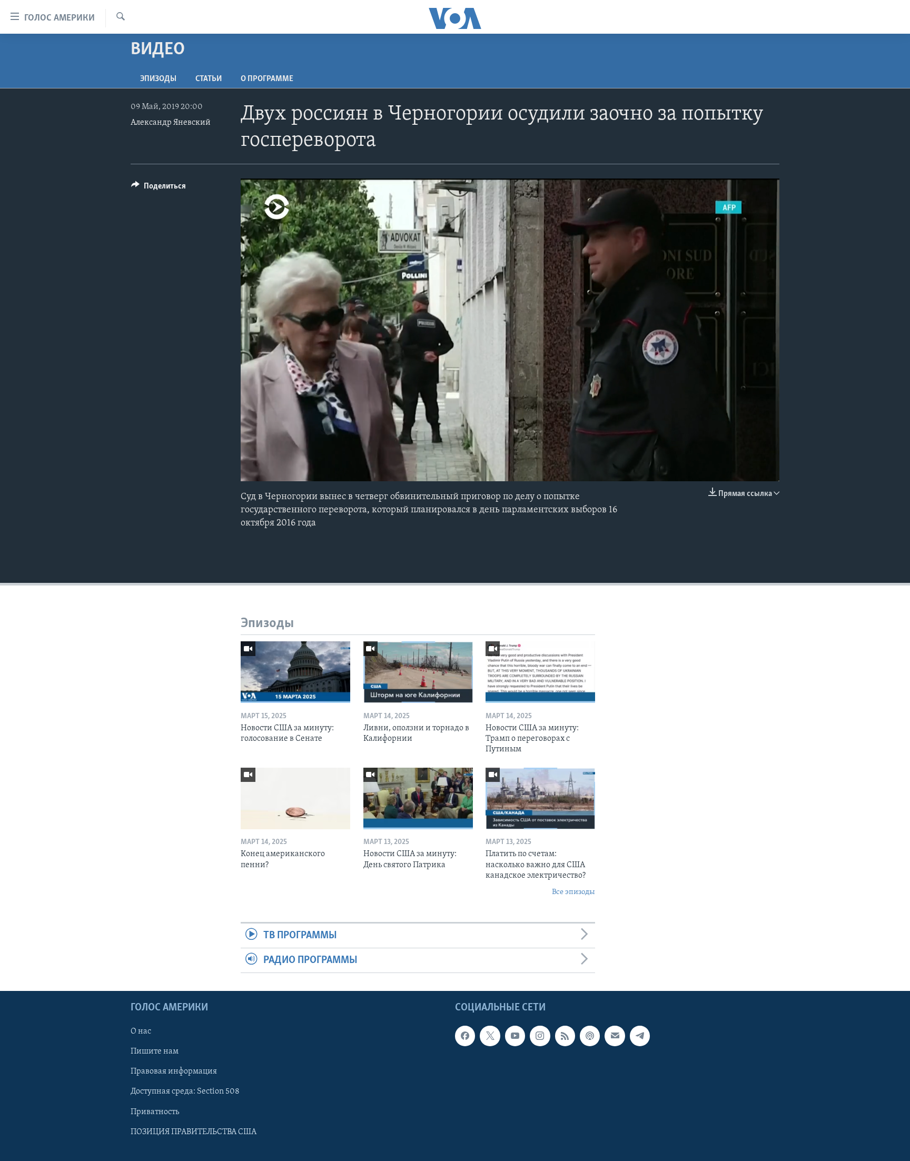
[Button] (158, 188)
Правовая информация (174, 1072)
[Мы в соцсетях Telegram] (640, 1036)
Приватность (155, 1112)
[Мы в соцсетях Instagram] (540, 1036)
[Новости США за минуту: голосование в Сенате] (295, 672)
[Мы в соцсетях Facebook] (465, 1036)
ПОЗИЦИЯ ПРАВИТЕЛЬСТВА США (193, 1132)
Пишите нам (155, 1052)
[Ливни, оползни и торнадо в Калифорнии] (418, 672)
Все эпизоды (573, 892)
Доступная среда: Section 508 (185, 1092)
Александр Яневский (171, 122)
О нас (141, 1032)
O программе (267, 79)
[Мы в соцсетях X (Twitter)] (490, 1036)
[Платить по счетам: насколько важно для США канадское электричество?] (540, 798)
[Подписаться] (615, 1036)
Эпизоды (158, 79)
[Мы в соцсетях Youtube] (515, 1036)
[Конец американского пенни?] (295, 798)
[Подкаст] (590, 1036)
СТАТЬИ (208, 79)
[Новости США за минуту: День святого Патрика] (418, 798)
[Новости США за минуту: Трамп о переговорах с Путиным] (540, 672)
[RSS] (565, 1036)
